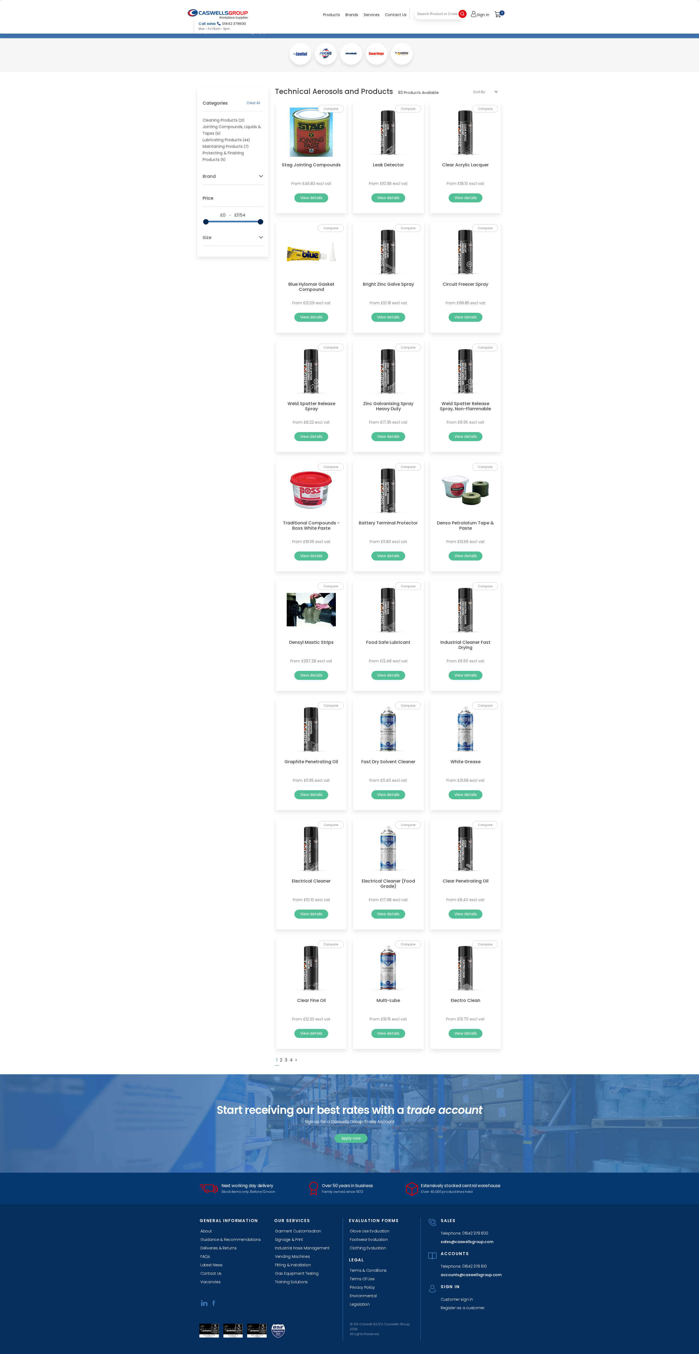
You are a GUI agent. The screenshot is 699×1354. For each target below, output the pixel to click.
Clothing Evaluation (368, 1248)
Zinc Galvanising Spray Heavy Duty (388, 406)
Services (372, 14)
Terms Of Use (362, 1279)
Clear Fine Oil (311, 1000)
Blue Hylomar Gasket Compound (311, 287)
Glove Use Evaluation (369, 1231)
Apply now (351, 1138)
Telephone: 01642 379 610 (464, 1266)
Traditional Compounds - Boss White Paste (311, 525)
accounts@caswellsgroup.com (469, 1275)
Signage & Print (289, 1239)
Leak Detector (388, 165)
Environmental (363, 1296)
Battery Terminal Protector (388, 523)
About (206, 1231)
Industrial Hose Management (302, 1248)
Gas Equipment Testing (297, 1273)
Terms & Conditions (368, 1270)
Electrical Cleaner (311, 881)
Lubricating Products (222, 140)
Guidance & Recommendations (230, 1239)
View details (311, 197)
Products (331, 14)
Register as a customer (463, 1308)
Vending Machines (292, 1256)
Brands (351, 14)
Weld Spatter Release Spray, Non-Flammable (465, 406)
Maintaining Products (223, 146)
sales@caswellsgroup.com (467, 1241)
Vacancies (210, 1282)
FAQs (205, 1256)
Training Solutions (291, 1282)
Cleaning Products (220, 120)
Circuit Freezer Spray (465, 284)
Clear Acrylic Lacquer (465, 165)
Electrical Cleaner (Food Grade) (388, 883)
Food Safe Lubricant (388, 642)
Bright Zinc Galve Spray (388, 284)
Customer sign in (457, 1299)
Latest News (211, 1265)
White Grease (466, 762)
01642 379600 (234, 23)
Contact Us (396, 14)
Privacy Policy (362, 1287)
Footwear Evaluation (369, 1239)
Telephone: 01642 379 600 (464, 1233)
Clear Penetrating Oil (465, 881)
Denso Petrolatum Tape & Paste (465, 525)
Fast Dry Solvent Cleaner (388, 762)
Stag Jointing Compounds (311, 165)
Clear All (253, 103)
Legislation (360, 1304)
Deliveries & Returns (218, 1248)
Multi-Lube (388, 1000)
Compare (331, 109)
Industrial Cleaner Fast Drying (465, 645)
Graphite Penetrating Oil (311, 762)
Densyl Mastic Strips (311, 642)
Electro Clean (465, 1000)
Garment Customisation (298, 1231)
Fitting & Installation (293, 1265)
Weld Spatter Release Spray (311, 406)
